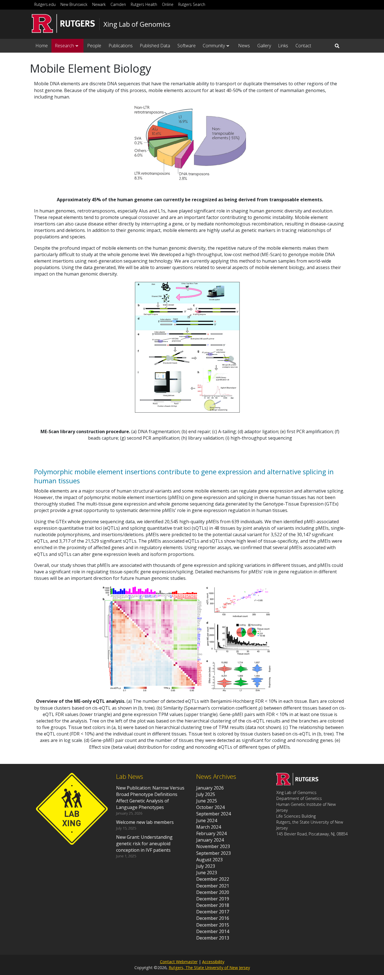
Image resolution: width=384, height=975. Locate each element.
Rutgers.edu (45, 4)
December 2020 (212, 892)
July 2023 (205, 866)
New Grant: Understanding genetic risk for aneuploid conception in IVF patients (144, 843)
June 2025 (206, 801)
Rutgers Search (191, 4)
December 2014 (212, 931)
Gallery (264, 46)
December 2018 (212, 905)
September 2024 (213, 814)
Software (186, 46)
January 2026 (210, 788)
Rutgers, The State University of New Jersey (209, 967)
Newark (99, 4)
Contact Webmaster (179, 961)
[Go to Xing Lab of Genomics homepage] (297, 784)
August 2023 (209, 860)
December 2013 (212, 938)
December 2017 (212, 912)
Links (283, 46)
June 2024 (206, 820)
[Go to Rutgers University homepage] (63, 23)
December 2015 (212, 925)
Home (41, 46)
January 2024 (210, 840)
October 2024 (210, 807)
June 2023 (206, 872)
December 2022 (212, 879)
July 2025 (205, 794)
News (244, 46)
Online (167, 4)
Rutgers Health (144, 4)
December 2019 (212, 899)
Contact (303, 46)
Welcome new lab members (145, 822)
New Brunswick (73, 4)
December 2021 (212, 886)
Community (214, 46)
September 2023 (213, 853)
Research (64, 46)
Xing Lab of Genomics (136, 24)
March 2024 (208, 827)
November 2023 (213, 846)
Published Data (155, 46)
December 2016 (212, 918)
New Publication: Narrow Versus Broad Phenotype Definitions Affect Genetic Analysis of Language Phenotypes (150, 798)
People (94, 46)
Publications (121, 46)
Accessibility (213, 961)
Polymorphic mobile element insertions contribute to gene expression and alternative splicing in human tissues (184, 476)
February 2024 (211, 833)
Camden (118, 4)
